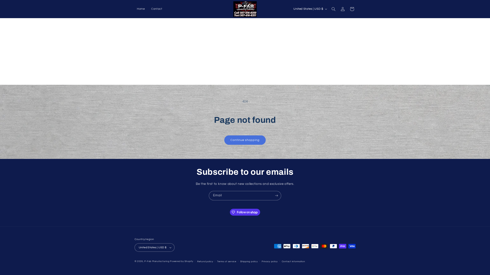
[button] (333, 9)
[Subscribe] (276, 195)
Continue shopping (245, 140)
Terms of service (226, 261)
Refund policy (205, 261)
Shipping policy (249, 261)
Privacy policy (270, 261)
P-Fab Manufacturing (156, 261)
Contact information (293, 261)
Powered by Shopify (181, 261)
